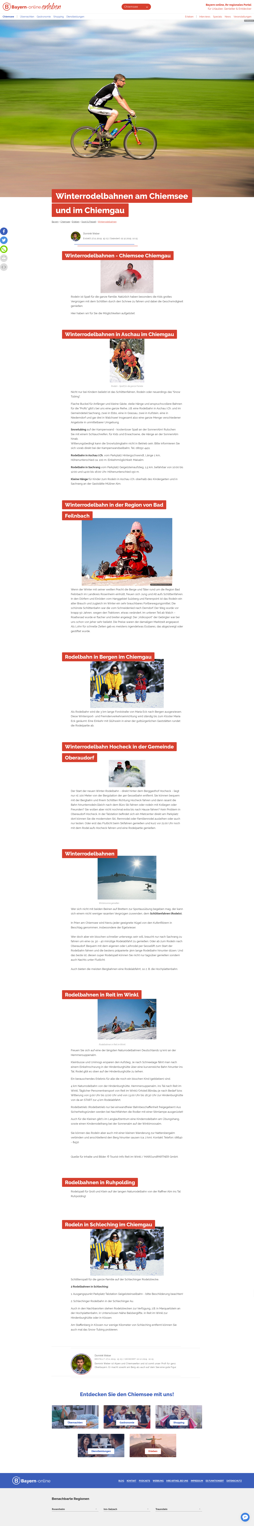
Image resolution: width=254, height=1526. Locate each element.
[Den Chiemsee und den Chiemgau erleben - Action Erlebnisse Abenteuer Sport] (52, 6)
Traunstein (161, 1509)
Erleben (189, 16)
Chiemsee (131, 6)
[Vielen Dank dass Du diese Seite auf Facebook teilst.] (4, 231)
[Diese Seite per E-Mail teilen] (4, 258)
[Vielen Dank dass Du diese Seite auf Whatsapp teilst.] (4, 249)
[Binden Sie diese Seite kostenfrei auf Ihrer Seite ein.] (4, 267)
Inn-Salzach (110, 1509)
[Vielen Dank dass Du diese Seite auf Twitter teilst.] (4, 240)
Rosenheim (58, 1509)
